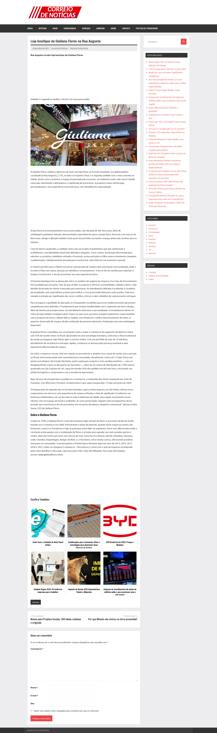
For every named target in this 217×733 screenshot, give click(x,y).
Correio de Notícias (59, 48)
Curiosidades (70, 28)
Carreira (100, 28)
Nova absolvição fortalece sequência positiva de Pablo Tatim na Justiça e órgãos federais (165, 164)
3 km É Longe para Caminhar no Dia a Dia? (167, 69)
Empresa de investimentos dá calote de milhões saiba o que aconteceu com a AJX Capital (167, 100)
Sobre (113, 28)
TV (150, 249)
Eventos (152, 239)
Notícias (43, 28)
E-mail (34, 695)
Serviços (86, 28)
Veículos (152, 253)
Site (32, 703)
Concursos (153, 228)
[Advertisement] (84, 77)
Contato (126, 28)
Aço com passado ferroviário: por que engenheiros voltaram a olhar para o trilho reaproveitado (167, 83)
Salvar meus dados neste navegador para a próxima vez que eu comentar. (66, 710)
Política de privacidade (147, 28)
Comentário (37, 648)
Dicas (55, 28)
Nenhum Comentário (79, 48)
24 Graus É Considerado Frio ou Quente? (167, 128)
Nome (34, 687)
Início (30, 28)
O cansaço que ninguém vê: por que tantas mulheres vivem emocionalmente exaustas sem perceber (167, 174)
